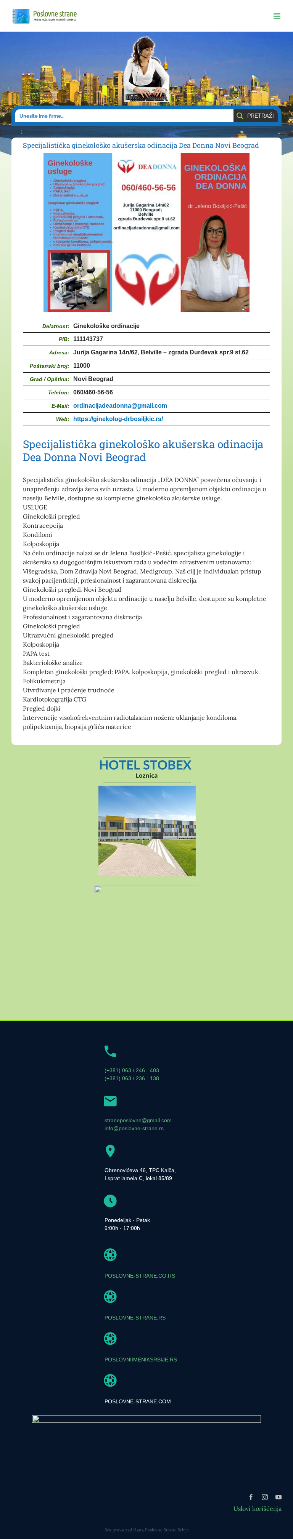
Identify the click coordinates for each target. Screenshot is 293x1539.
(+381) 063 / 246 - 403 (132, 1070)
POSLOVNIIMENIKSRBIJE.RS (141, 1359)
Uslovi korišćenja (257, 1508)
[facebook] (251, 1497)
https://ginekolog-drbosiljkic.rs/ (118, 419)
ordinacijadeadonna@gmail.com (120, 405)
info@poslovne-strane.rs (134, 1128)
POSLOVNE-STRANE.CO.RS (140, 1276)
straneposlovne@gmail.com (138, 1120)
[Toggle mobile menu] (278, 16)
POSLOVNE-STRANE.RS (135, 1318)
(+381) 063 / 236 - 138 (132, 1078)
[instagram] (265, 1497)
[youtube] (278, 1497)
